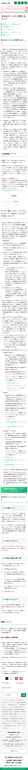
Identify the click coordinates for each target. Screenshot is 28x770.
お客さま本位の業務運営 (7, 709)
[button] (22, 4)
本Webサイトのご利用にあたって (18, 700)
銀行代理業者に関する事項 (10, 725)
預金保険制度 (16, 711)
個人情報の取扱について (13, 704)
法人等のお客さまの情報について (18, 707)
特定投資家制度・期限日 (7, 711)
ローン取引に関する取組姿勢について (12, 721)
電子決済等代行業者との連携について (12, 714)
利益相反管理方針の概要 (19, 709)
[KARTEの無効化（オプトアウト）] (16, 428)
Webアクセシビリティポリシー (8, 702)
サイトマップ (6, 700)
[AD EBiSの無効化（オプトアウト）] (15, 466)
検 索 (23, 695)
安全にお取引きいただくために (16, 716)
